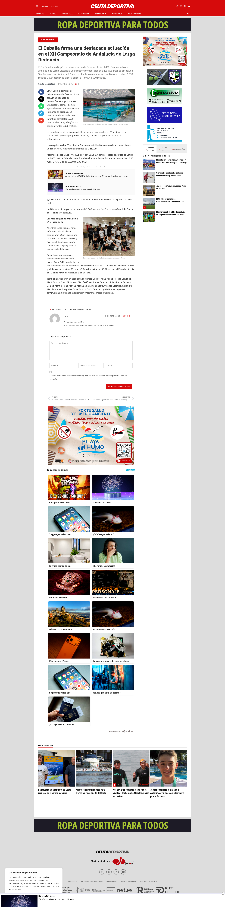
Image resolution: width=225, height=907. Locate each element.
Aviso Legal (72, 881)
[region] (34, 885)
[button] (37, 6)
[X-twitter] (181, 6)
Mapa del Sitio (112, 881)
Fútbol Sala (67, 13)
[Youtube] (189, 6)
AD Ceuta (40, 13)
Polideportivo (134, 13)
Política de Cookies (129, 881)
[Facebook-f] (177, 6)
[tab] (150, 149)
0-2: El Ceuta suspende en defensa (156, 156)
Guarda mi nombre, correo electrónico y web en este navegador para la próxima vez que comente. (88, 377)
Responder (128, 316)
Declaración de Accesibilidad (91, 881)
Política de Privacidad (148, 881)
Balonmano (100, 13)
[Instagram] (185, 6)
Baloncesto (83, 13)
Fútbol (52, 13)
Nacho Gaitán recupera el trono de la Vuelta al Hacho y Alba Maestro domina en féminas (131, 793)
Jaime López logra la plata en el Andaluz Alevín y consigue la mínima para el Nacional (167, 793)
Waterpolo (117, 13)
